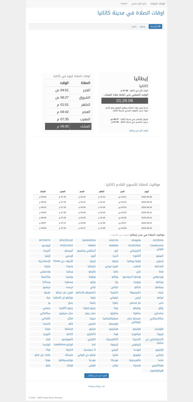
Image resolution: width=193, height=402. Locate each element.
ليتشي (159, 355)
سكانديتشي (156, 318)
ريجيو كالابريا (66, 308)
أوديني (69, 256)
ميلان (115, 365)
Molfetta (113, 245)
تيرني (138, 298)
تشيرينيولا (135, 292)
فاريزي (92, 324)
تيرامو (160, 298)
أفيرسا (46, 251)
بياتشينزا (45, 277)
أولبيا (47, 256)
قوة (116, 334)
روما (116, 308)
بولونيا (92, 277)
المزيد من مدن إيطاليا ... (96, 375)
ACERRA (158, 240)
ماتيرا (115, 355)
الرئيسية (154, 26)
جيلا (48, 298)
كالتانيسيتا (112, 339)
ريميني (46, 308)
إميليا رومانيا (134, 261)
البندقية (159, 266)
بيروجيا (137, 282)
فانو (71, 324)
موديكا (114, 360)
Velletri (92, 245)
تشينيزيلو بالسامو (86, 292)
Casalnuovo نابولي (156, 247)
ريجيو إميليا (89, 308)
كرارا (48, 339)
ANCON (113, 240)
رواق (160, 308)
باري (138, 271)
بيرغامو (159, 282)
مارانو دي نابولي (87, 355)
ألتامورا (137, 256)
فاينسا (46, 324)
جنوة (93, 298)
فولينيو (137, 329)
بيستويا (69, 282)
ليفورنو (137, 355)
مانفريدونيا (135, 360)
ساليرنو (114, 313)
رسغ (70, 303)
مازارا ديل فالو (42, 355)
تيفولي (114, 298)
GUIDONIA (134, 245)
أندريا (115, 256)
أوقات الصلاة (157, 3)
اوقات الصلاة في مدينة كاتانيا (130, 13)
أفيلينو (159, 256)
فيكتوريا (136, 334)
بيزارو (93, 282)
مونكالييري (157, 365)
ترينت (160, 292)
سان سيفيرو (66, 313)
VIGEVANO (66, 245)
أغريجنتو (69, 251)
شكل (70, 318)
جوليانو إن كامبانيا (63, 298)
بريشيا (69, 271)
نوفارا (70, 365)
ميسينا (137, 365)
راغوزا (115, 303)
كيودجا (137, 350)
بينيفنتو (159, 287)
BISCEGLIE (66, 240)
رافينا (93, 303)
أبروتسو (46, 245)
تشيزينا (114, 292)
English (124, 3)
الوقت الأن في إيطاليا (138, 131)
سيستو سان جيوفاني (134, 320)
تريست (69, 287)
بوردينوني (158, 277)
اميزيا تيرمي (111, 266)
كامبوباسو (67, 339)
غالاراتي (46, 318)
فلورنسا (159, 329)
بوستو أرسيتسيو (132, 277)
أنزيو (93, 256)
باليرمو (92, 271)
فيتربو (92, 329)
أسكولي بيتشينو (86, 251)
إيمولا (115, 261)
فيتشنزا (69, 329)
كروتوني (136, 344)
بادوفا (69, 266)
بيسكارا (46, 282)
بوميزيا (69, 277)
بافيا (115, 271)
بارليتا (47, 266)
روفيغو (137, 308)
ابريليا (93, 261)
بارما (161, 271)
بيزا (116, 282)
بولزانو (115, 277)
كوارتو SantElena (63, 344)
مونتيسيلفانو (66, 360)
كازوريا (46, 334)
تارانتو (137, 287)
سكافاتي (45, 313)
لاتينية (69, 350)
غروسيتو (113, 324)
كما (94, 344)
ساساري (158, 313)
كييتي (114, 350)
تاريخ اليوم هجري (139, 3)
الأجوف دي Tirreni (63, 261)
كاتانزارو (91, 334)
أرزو (116, 251)
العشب (137, 266)
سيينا (93, 318)
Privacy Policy (94, 386)
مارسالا (69, 355)
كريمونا (114, 344)
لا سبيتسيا (90, 350)
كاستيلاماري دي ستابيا (154, 341)
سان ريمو (90, 313)
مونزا (47, 360)
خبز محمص (135, 303)
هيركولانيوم (156, 371)
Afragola (136, 240)
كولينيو (159, 350)
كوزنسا (46, 344)
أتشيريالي (135, 251)
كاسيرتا (137, 339)
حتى (161, 303)
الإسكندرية (44, 261)
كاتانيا (69, 334)
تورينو (47, 292)
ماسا (160, 360)
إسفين (159, 261)
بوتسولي (45, 271)
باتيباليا (92, 266)
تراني (93, 287)
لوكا (48, 350)
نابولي (92, 365)
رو (49, 303)
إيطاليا (142, 27)
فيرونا (160, 334)
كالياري (92, 339)
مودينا (92, 360)
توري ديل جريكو (64, 292)
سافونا (137, 313)
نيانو (48, 365)
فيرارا (47, 329)
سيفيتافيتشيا (110, 318)
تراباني (114, 287)
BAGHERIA (89, 240)
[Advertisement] (96, 52)
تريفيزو (46, 287)
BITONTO (44, 240)
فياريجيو (113, 329)
